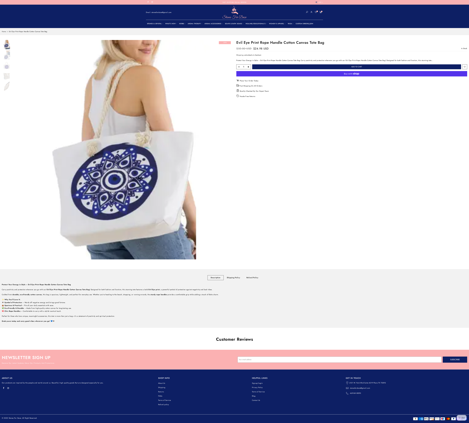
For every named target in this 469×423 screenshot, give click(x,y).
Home (4, 31)
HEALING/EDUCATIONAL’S (256, 24)
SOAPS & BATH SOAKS (233, 24)
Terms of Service (164, 400)
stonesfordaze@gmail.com (360, 388)
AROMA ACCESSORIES (212, 24)
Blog (254, 396)
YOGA (290, 24)
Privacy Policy (257, 387)
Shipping (240, 55)
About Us (161, 383)
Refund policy (163, 404)
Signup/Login (257, 383)
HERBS (181, 24)
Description (215, 277)
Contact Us (256, 400)
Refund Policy (252, 277)
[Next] (228, 149)
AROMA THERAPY (194, 24)
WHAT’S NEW (170, 24)
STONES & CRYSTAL (154, 24)
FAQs (160, 396)
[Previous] (17, 149)
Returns (161, 392)
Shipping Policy (233, 277)
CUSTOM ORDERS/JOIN (304, 24)
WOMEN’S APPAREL (276, 24)
